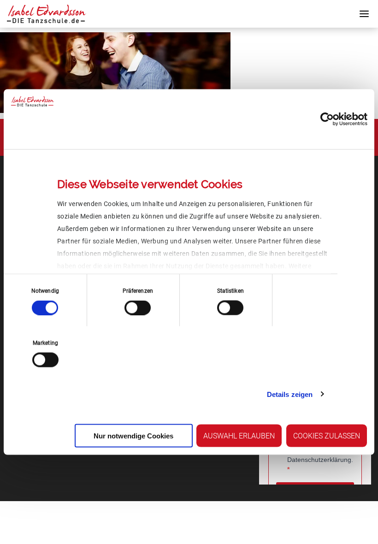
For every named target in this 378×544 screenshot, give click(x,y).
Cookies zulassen (326, 436)
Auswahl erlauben (239, 436)
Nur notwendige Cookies (133, 436)
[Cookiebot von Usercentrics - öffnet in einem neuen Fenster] (327, 119)
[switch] (137, 308)
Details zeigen (290, 394)
